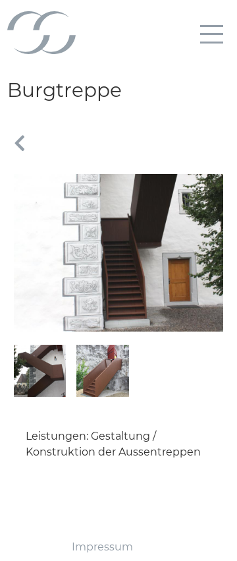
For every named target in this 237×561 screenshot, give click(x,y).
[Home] (41, 27)
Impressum (102, 547)
